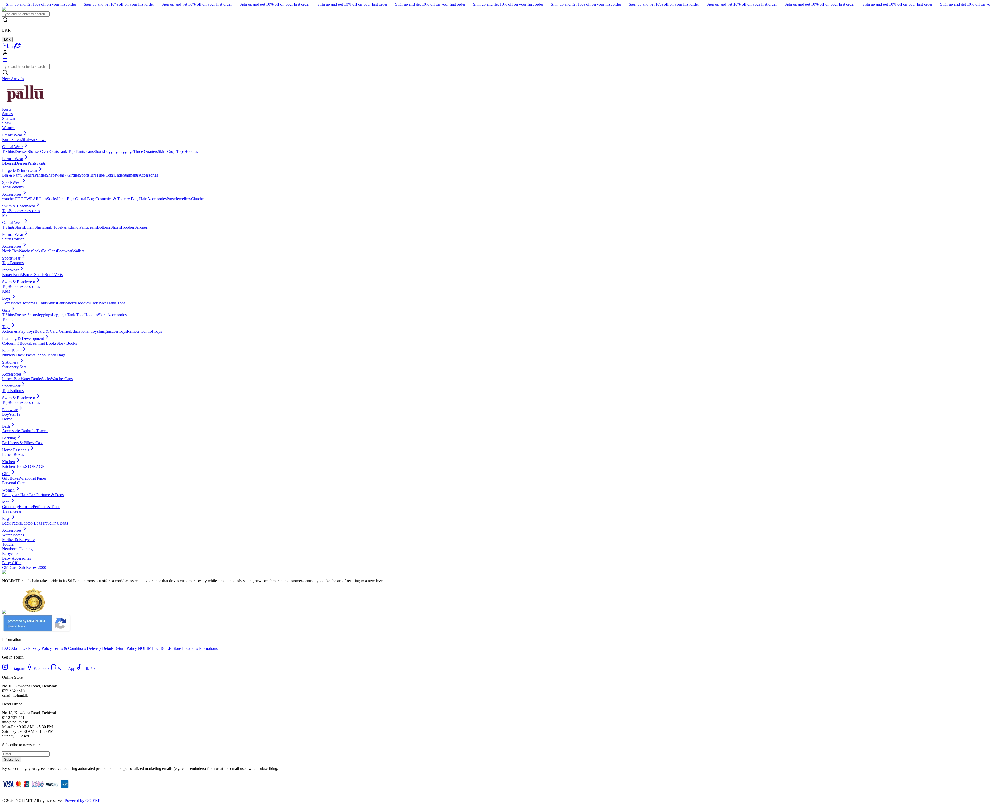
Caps (43, 199)
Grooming (10, 506)
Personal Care (13, 483)
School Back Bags (50, 355)
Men (6, 215)
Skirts (162, 151)
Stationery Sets (14, 367)
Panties (40, 175)
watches (8, 199)
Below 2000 (36, 567)
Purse (171, 199)
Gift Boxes (11, 478)
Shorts (99, 151)
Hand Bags (66, 199)
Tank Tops (67, 151)
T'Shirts (8, 151)
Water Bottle (31, 379)
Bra (32, 175)
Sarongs (141, 227)
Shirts (19, 227)
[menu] (5, 61)
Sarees (16, 139)
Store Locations (185, 648)
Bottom (15, 211)
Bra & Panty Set (15, 175)
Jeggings (126, 151)
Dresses (21, 151)
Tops (6, 187)
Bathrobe (28, 431)
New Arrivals (13, 79)
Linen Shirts (34, 227)
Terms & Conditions (70, 648)
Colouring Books (16, 343)
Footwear (64, 251)
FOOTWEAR (27, 199)
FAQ (6, 648)
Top (5, 211)
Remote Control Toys (144, 331)
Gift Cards (10, 567)
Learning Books (43, 343)
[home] (7, 9)
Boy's (6, 414)
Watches (25, 251)
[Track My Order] (18, 47)
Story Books (66, 343)
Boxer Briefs (12, 274)
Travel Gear (11, 511)
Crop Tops (175, 151)
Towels (42, 431)
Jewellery (183, 199)
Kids (6, 291)
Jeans (89, 151)
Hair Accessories (153, 199)
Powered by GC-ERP (82, 800)
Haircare (26, 506)
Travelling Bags (55, 523)
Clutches (198, 199)
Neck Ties (10, 251)
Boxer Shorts (33, 274)
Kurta (6, 139)
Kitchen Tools (13, 466)
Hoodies (191, 151)
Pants (80, 151)
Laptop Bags (31, 523)
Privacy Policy (40, 648)
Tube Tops (105, 175)
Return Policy (126, 648)
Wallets (78, 251)
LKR (7, 39)
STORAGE (35, 466)
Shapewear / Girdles (62, 175)
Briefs (49, 274)
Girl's (15, 414)
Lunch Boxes (13, 454)
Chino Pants (78, 227)
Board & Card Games (52, 331)
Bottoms (17, 187)
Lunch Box (11, 379)
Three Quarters (145, 151)
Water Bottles (13, 535)
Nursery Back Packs (18, 355)
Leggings (111, 151)
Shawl (40, 139)
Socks (52, 199)
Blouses (33, 151)
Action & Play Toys (18, 331)
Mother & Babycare (18, 539)
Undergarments (126, 175)
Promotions (208, 648)
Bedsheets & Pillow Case (22, 442)
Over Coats (49, 151)
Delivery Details (100, 648)
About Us (19, 648)
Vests (58, 274)
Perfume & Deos (50, 495)
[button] (495, 53)
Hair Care (28, 495)
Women (8, 128)
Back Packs (11, 523)
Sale (22, 567)
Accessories (148, 175)
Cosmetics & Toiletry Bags (117, 199)
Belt (45, 251)
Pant (64, 227)
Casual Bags (85, 199)
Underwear (99, 303)
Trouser (17, 239)
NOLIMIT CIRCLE (155, 648)
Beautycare (11, 495)
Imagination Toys (112, 331)
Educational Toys (84, 331)
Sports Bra (87, 175)
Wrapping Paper (33, 478)
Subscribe (11, 759)
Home (7, 419)
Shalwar (28, 139)
